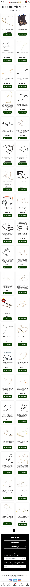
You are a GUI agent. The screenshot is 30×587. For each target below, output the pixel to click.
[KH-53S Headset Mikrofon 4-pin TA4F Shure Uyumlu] (22, 304)
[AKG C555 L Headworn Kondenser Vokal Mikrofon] (7, 227)
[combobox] (5, 566)
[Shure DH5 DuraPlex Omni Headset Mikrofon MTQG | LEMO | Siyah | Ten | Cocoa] (7, 46)
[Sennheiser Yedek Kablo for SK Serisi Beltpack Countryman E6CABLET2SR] (7, 304)
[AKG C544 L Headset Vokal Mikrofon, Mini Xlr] (7, 123)
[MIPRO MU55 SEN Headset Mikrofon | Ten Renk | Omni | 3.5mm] (22, 123)
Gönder (23, 558)
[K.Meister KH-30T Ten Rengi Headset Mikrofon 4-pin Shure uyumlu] (7, 433)
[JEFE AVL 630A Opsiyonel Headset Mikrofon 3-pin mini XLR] (22, 381)
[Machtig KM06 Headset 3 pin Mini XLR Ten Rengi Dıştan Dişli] (22, 433)
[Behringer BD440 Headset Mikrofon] (22, 330)
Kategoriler (15, 542)
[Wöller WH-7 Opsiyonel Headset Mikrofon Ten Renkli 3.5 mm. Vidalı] (7, 509)
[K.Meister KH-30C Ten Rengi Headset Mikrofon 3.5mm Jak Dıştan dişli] (22, 458)
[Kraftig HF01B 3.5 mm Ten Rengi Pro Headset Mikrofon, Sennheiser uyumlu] (7, 381)
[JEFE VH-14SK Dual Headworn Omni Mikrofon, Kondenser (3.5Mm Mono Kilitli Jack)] (22, 484)
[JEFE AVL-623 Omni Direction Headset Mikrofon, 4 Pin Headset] (7, 407)
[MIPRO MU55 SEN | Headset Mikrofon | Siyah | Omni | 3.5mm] (22, 149)
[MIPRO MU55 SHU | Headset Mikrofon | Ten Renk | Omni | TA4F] (7, 175)
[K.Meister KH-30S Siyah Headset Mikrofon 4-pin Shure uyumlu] (7, 458)
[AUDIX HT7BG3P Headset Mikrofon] (7, 72)
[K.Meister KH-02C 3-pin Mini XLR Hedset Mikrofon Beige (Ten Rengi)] (7, 484)
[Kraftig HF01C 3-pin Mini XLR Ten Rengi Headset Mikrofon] (22, 356)
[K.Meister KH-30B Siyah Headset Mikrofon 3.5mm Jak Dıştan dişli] (22, 407)
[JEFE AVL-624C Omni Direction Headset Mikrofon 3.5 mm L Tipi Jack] (7, 330)
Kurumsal (15, 538)
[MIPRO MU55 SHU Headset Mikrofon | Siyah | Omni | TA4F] (7, 149)
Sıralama (18, 10)
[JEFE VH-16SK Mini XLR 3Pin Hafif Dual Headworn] (22, 509)
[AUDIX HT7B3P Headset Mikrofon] (22, 72)
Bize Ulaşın (15, 547)
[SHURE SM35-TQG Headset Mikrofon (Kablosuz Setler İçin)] (22, 227)
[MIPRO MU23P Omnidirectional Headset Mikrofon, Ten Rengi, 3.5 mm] (22, 201)
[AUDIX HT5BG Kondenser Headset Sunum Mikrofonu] (22, 46)
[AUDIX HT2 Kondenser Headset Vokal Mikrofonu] (22, 97)
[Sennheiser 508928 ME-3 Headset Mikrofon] (22, 175)
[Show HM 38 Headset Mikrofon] (7, 356)
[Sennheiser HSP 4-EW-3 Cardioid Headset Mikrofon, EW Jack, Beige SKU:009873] (7, 20)
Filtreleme (12, 10)
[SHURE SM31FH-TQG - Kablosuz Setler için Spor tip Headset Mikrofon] (7, 201)
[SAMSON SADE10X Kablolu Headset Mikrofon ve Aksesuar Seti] (7, 278)
